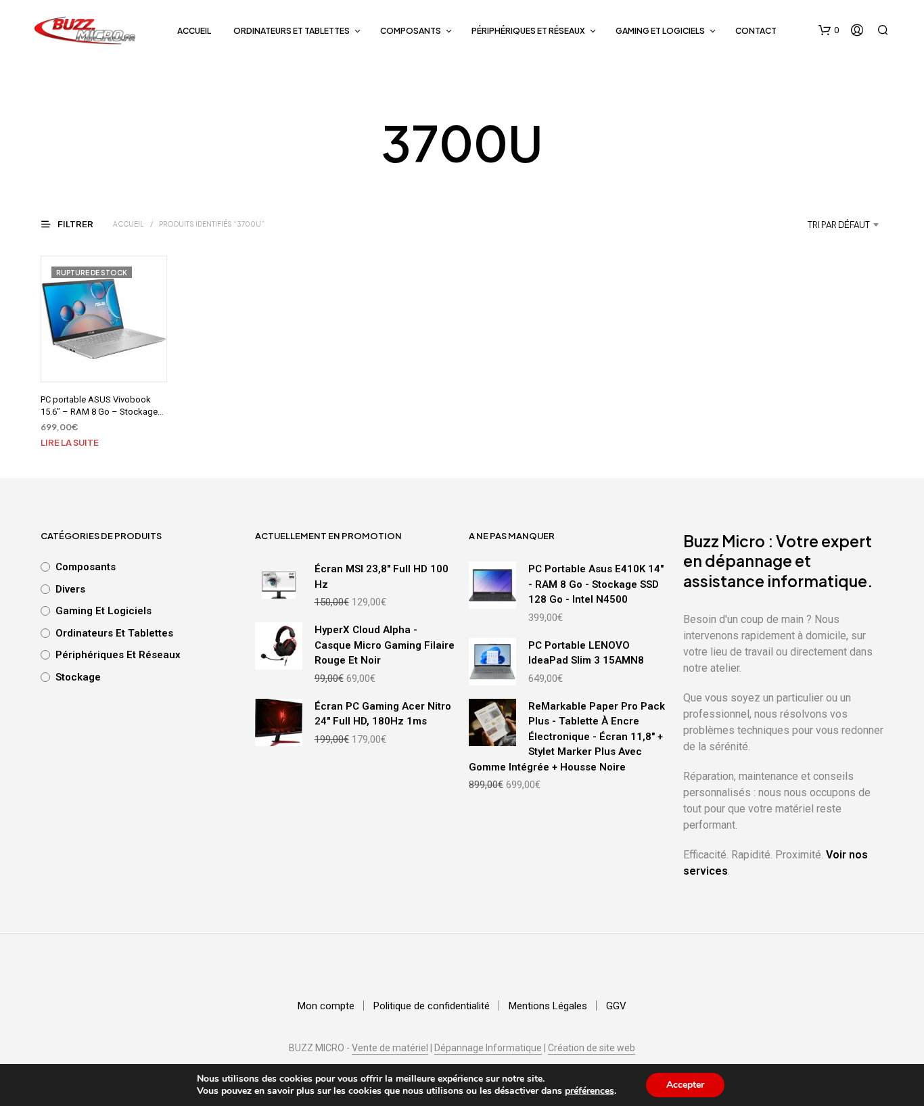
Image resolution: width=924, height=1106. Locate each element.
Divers (70, 589)
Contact (756, 31)
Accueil (194, 31)
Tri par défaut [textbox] (839, 224)
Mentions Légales (548, 1006)
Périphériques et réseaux (528, 31)
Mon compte (326, 1006)
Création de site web (591, 1048)
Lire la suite (70, 442)
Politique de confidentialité (431, 1006)
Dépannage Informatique (488, 1048)
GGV (616, 1006)
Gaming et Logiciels (660, 31)
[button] (828, 30)
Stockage (78, 677)
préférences (589, 1091)
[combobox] (803, 224)
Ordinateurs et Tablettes (291, 31)
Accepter (685, 1084)
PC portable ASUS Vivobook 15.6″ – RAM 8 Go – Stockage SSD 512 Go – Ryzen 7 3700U (99, 411)
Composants (410, 31)
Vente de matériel (390, 1048)
